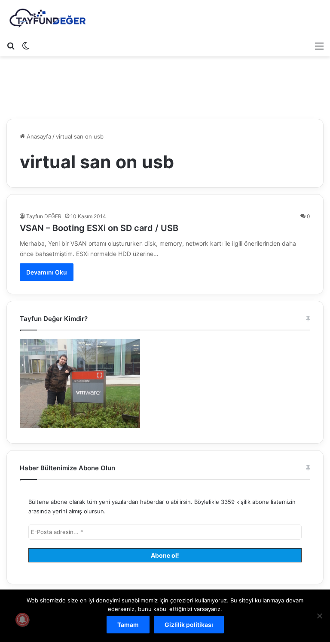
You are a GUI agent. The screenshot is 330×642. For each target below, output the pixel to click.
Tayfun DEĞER (43, 216)
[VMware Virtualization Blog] (47, 18)
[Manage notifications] (22, 620)
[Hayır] (319, 615)
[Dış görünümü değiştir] (25, 45)
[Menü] (319, 45)
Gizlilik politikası (189, 624)
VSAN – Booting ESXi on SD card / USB (99, 228)
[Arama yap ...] (10, 45)
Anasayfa (38, 136)
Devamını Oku (46, 272)
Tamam (128, 624)
